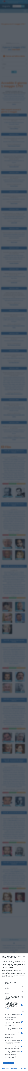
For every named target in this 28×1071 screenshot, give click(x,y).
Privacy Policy (22, 1068)
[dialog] (14, 1012)
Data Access (14, 1068)
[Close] (25, 956)
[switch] (22, 986)
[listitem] (14, 983)
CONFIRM (8, 1063)
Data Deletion (5, 1068)
